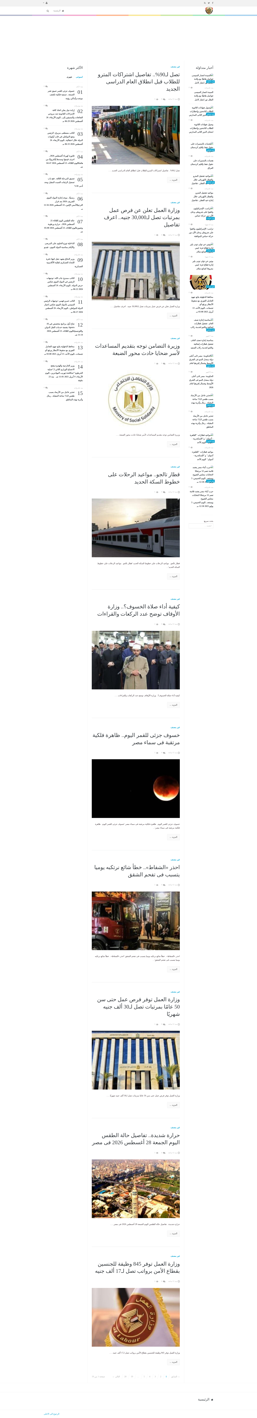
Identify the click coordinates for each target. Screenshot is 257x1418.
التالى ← (116, 1376)
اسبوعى (79, 77)
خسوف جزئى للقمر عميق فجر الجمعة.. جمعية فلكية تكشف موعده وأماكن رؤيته (65, 94)
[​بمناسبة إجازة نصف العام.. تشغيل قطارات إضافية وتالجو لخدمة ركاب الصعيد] (201, 325)
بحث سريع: (208, 521)
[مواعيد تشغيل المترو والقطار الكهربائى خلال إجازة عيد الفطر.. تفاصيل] (201, 179)
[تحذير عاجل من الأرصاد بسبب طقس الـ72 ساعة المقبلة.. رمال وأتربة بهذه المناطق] (201, 401)
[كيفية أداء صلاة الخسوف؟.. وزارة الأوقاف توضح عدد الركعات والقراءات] (136, 660)
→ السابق (175, 1376)
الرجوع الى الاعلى (51, 1414)
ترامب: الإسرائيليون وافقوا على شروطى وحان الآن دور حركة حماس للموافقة (201, 232)
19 (132, 1376)
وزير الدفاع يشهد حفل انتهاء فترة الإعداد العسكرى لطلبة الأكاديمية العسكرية (64, 262)
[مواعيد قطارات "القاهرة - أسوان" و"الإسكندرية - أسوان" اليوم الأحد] (201, 438)
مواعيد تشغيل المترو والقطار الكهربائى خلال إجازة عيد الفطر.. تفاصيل (202, 196)
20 (125, 1376)
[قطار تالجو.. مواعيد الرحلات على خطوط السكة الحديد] (136, 528)
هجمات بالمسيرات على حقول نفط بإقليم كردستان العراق (202, 164)
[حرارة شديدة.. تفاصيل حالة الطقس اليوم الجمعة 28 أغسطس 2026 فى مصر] (136, 1188)
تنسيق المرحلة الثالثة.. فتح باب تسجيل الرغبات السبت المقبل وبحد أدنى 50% (63, 182)
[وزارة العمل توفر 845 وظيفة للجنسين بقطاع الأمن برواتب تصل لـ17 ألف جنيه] (136, 1317)
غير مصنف (175, 67)
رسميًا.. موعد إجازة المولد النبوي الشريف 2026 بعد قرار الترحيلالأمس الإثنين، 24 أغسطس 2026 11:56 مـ (63, 203)
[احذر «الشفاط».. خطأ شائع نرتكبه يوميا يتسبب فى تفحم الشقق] (136, 920)
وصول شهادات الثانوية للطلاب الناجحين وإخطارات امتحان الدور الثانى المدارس (201, 128)
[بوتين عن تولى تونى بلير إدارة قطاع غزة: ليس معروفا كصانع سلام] (201, 248)
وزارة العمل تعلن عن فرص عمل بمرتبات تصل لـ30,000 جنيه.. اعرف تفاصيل (142, 217)
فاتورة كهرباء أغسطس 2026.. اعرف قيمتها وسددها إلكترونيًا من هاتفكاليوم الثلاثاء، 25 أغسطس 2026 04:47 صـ (64, 161)
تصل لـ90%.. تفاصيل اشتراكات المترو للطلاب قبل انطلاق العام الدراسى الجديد (139, 81)
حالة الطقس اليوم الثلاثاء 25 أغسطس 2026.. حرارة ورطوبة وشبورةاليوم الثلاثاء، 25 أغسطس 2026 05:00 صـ (63, 226)
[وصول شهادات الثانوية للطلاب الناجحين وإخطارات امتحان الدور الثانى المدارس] (201, 111)
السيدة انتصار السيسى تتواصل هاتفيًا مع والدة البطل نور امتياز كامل (203, 96)
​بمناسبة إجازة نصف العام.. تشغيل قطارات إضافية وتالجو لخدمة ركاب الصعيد (201, 344)
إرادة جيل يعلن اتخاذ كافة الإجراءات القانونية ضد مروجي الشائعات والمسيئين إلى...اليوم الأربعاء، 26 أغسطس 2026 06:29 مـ (64, 115)
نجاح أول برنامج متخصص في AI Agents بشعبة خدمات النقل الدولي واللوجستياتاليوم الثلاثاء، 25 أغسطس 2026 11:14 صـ (64, 329)
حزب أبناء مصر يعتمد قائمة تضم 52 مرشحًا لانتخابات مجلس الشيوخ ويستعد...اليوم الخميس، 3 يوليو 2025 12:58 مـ (201, 498)
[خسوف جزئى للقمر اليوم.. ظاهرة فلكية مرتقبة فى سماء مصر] (136, 788)
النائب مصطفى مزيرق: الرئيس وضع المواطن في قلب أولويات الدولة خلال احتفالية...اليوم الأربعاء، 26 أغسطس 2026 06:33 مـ (65, 138)
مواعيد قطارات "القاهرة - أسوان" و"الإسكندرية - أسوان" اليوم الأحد (202, 455)
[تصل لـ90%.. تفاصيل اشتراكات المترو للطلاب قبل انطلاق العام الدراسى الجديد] (136, 135)
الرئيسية (57, 11)
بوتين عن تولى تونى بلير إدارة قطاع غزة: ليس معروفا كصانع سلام (202, 265)
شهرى (69, 77)
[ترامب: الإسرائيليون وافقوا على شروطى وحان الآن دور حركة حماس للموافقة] (201, 214)
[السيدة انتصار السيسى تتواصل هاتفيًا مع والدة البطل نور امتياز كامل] (201, 79)
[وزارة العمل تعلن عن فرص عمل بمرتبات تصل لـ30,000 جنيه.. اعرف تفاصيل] (136, 270)
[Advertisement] (128, 38)
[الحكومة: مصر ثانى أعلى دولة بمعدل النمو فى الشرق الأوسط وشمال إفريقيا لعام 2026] (201, 361)
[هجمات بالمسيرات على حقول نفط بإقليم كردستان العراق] (201, 147)
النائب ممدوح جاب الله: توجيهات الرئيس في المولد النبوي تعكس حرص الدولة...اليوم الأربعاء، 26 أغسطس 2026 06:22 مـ (65, 283)
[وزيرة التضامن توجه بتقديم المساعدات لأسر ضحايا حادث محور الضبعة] (136, 399)
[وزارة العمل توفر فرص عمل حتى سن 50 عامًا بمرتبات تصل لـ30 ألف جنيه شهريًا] (136, 1060)
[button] (45, 3)
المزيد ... (173, 180)
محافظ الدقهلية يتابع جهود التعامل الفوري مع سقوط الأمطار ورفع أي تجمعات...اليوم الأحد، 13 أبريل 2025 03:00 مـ (202, 304)
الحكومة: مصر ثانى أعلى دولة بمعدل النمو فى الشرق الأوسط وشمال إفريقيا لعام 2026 (201, 382)
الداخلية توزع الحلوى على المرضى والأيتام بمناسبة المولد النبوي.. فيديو (63, 245)
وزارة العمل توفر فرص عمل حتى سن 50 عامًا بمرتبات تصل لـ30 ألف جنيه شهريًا (138, 1006)
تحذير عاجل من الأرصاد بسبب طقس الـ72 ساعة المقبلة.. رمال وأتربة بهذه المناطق (202, 421)
